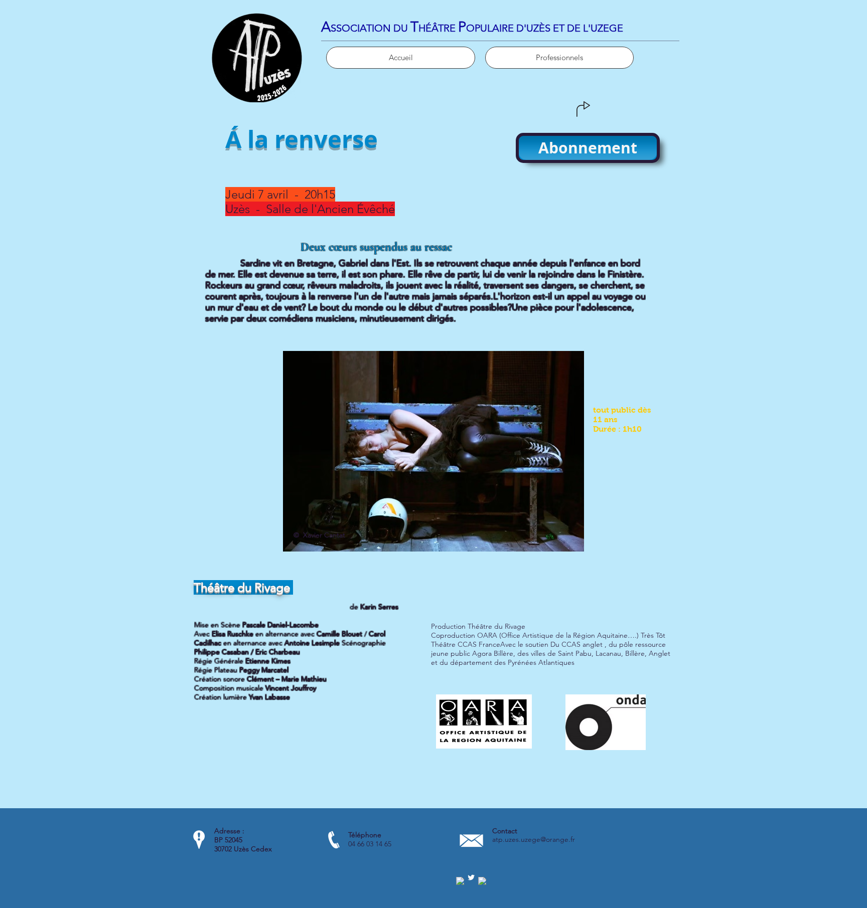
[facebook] (460, 881)
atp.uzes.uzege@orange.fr (533, 839)
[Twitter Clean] (471, 877)
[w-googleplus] (482, 881)
